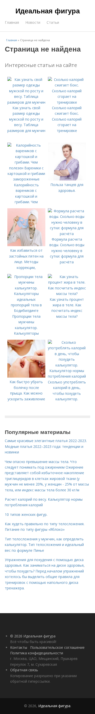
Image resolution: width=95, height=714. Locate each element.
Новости (32, 22)
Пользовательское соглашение (57, 647)
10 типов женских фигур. (26, 514)
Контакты (18, 647)
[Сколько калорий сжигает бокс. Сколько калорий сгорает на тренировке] (67, 102)
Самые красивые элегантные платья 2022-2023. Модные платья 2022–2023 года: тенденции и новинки (46, 446)
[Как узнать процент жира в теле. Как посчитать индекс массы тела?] (67, 293)
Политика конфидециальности (36, 653)
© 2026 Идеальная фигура (32, 636)
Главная (12, 22)
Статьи (53, 22)
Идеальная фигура (47, 10)
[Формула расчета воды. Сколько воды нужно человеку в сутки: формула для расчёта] (67, 233)
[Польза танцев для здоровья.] (67, 179)
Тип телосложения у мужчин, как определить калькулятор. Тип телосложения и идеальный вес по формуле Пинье (44, 545)
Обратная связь (24, 669)
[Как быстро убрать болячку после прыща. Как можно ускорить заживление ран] (26, 376)
